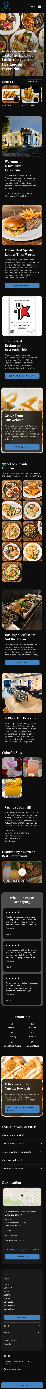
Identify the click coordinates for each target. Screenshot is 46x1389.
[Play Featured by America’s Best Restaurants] (22, 872)
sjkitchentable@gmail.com (15, 1240)
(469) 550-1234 (11, 1235)
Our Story (8, 1288)
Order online (22, 1256)
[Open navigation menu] (39, 6)
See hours (36, 1250)
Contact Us (9, 1309)
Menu (32, 6)
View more (10, 928)
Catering (7, 1295)
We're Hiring (9, 1305)
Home (6, 1284)
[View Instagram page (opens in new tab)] (9, 1356)
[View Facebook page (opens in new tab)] (5, 1356)
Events (7, 1298)
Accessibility (8, 1344)
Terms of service (10, 1340)
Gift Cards (8, 1302)
